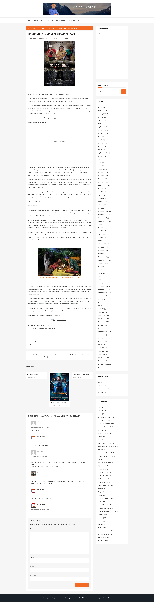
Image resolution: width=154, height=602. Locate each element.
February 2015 (102, 169)
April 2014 (101, 198)
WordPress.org (103, 392)
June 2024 (101, 124)
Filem (99, 440)
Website (33, 575)
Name (32, 557)
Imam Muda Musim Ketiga (107, 456)
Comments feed (103, 389)
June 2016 (101, 146)
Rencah (100, 518)
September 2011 (103, 292)
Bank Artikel (38, 20)
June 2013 (101, 231)
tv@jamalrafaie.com (104, 534)
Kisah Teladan (102, 482)
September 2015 (103, 153)
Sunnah (100, 524)
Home (28, 20)
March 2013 (101, 240)
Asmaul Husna (102, 411)
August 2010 (102, 335)
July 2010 (101, 338)
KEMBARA (101, 469)
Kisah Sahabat (102, 479)
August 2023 (102, 130)
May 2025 (101, 120)
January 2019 (102, 133)
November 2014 (103, 179)
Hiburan (100, 450)
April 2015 (101, 162)
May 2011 (101, 305)
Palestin (100, 495)
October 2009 (102, 367)
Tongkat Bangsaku (104, 531)
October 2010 (102, 328)
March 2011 (101, 312)
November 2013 (103, 214)
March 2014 (101, 201)
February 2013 (102, 244)
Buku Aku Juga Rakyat (105, 424)
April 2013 (101, 237)
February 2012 (102, 279)
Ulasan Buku (102, 537)
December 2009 (103, 361)
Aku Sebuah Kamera (32, 374)
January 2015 (102, 172)
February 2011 (102, 315)
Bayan (100, 414)
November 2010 (103, 325)
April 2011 (101, 309)
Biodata (50, 20)
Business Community (105, 427)
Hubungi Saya (74, 20)
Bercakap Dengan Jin (105, 417)
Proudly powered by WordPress (76, 598)
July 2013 (101, 227)
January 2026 (102, 114)
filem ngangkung (44, 341)
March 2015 (101, 166)
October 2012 (102, 257)
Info (99, 459)
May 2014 (101, 195)
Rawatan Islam (103, 514)
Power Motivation (104, 505)
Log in (100, 382)
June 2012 (101, 270)
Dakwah (100, 430)
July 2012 (101, 266)
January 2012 (102, 283)
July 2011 (100, 299)
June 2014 (101, 192)
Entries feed (102, 386)
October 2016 (102, 143)
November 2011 (103, 289)
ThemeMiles (107, 598)
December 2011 (103, 286)
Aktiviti (100, 407)
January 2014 (102, 208)
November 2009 (103, 364)
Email (32, 566)
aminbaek (40, 451)
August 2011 (102, 296)
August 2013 (102, 224)
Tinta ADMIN (102, 527)
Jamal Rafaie (32, 38)
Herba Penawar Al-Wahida (107, 446)
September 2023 (103, 127)
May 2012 (101, 273)
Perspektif (101, 501)
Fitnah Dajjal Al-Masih (105, 443)
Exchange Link (61, 20)
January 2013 (102, 247)
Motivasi (53, 38)
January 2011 (102, 318)
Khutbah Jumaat (103, 472)
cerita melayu (34, 341)
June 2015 (101, 156)
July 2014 (101, 188)
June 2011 (101, 302)
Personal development (105, 498)
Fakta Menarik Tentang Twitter (81, 374)
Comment (34, 529)
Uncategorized (103, 540)
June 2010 (101, 341)
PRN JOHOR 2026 (104, 508)
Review (57, 38)
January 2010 (102, 357)
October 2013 (102, 218)
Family (100, 437)
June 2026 (101, 111)
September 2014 (103, 185)
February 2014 (102, 205)
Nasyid (100, 492)
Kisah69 (37, 201)
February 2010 (102, 354)
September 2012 (103, 260)
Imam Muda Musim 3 (105, 453)
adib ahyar (40, 422)
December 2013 (103, 211)
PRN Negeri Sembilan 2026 (107, 511)
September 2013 (103, 221)
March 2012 (101, 276)
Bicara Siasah (102, 420)
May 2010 (101, 344)
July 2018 (101, 137)
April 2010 (101, 348)
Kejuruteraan (102, 466)
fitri (38, 473)
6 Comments (65, 38)
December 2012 (103, 250)
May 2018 (101, 140)
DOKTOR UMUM (103, 433)
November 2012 (103, 253)
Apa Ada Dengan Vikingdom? (58, 402)
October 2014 (102, 182)
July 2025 (101, 117)
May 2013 (101, 234)
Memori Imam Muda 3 (105, 485)
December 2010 (103, 322)
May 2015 (101, 159)
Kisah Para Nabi (103, 476)
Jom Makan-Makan (104, 463)
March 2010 (101, 351)
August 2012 (102, 263)
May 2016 (101, 149)
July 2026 (101, 107)
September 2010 (103, 331)
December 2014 (103, 175)
